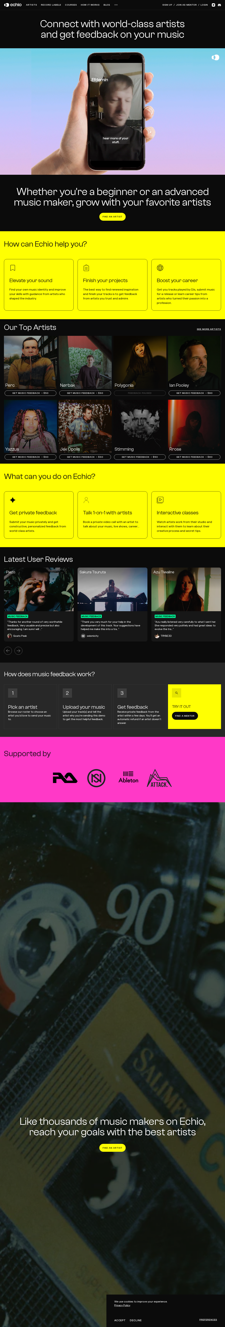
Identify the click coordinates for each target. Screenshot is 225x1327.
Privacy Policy (122, 1305)
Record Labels (51, 5)
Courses (71, 5)
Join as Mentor (186, 5)
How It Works (90, 5)
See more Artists (209, 329)
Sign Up (167, 5)
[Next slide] (18, 651)
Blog (107, 5)
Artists (31, 5)
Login (204, 5)
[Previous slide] (8, 651)
